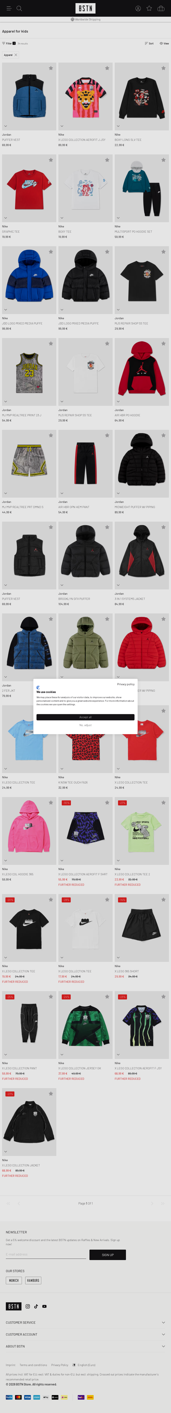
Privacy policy (126, 684)
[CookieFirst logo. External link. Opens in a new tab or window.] (38, 687)
